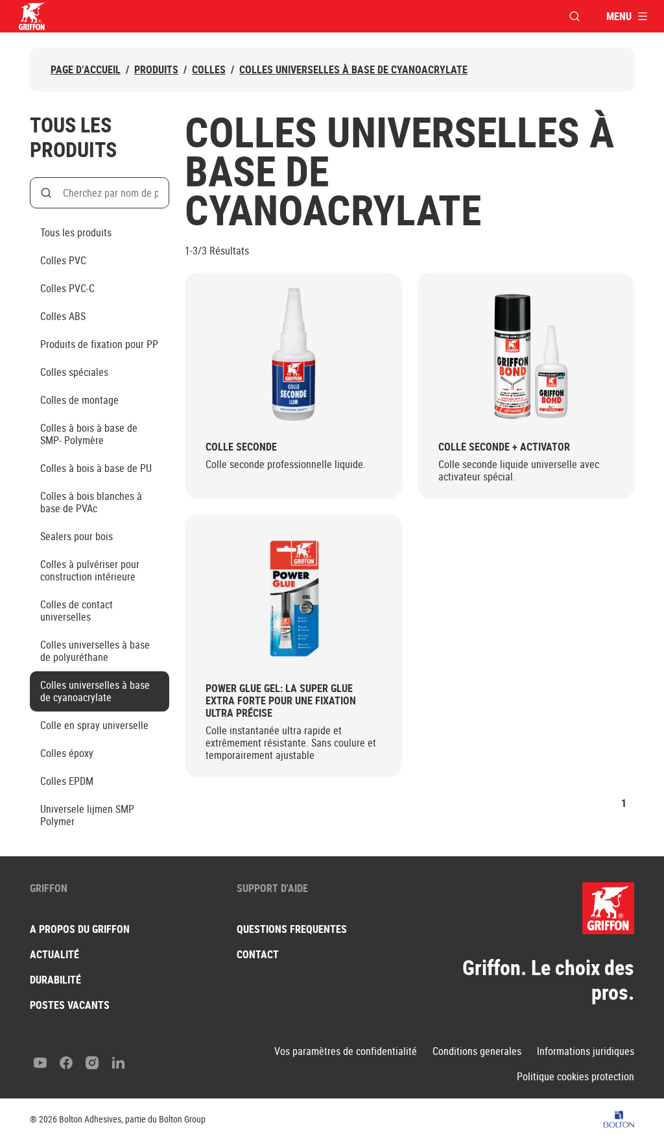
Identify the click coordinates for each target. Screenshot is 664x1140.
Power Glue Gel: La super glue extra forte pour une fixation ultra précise (281, 700)
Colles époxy (66, 753)
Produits (156, 70)
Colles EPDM (66, 781)
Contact (258, 954)
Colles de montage (79, 400)
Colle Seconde (241, 447)
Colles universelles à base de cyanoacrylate (353, 70)
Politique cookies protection (575, 1077)
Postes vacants (70, 1005)
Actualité (54, 954)
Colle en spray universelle (94, 725)
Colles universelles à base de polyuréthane (95, 651)
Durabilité (55, 980)
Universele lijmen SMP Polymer (87, 815)
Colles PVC (63, 260)
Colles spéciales (74, 372)
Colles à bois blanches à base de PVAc (91, 502)
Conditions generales (477, 1051)
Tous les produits (76, 232)
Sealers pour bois (76, 536)
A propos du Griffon (80, 929)
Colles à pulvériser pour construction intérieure (89, 570)
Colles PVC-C (67, 288)
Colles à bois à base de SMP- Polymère (88, 434)
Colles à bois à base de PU (96, 468)
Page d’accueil (86, 70)
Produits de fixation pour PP (99, 344)
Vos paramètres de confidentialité (345, 1051)
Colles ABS (63, 316)
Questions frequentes (292, 929)
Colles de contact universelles (76, 610)
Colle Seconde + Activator (504, 447)
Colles (209, 70)
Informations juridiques (585, 1051)
